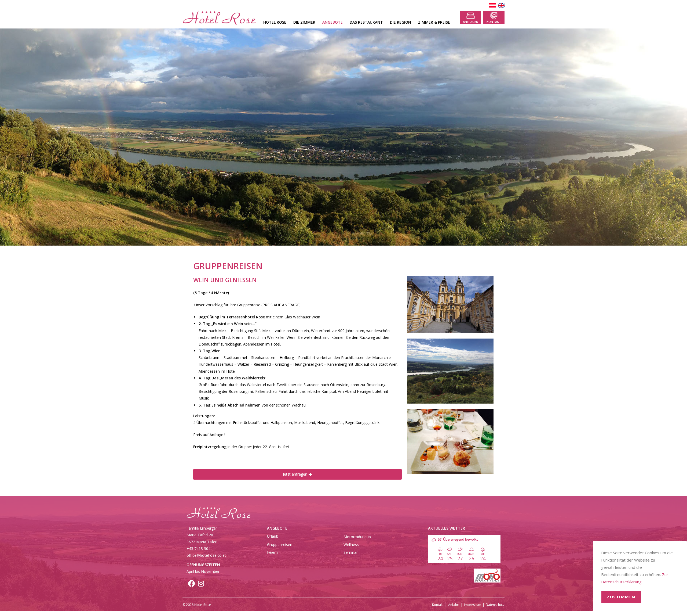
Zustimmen (621, 596)
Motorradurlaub (357, 536)
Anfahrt (453, 604)
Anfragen (470, 22)
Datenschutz (495, 604)
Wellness (351, 544)
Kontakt (494, 22)
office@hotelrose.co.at (206, 555)
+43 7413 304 (198, 548)
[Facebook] (191, 584)
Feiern (272, 552)
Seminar (351, 552)
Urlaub (272, 536)
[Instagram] (201, 584)
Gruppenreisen (279, 544)
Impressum (472, 604)
